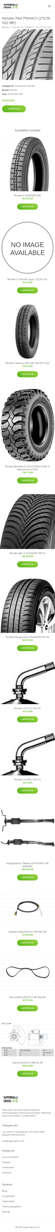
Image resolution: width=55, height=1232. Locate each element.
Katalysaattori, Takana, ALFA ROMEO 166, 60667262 (27, 865)
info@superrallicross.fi (13, 1141)
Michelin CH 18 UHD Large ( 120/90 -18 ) (27, 279)
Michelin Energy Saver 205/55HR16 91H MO (28, 637)
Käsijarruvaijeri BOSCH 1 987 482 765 (27, 931)
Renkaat (6, 1162)
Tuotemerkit (21, 86)
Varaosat (6, 1172)
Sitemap (6, 1211)
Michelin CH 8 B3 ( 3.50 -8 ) (27, 779)
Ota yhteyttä (8, 1196)
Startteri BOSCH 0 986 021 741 (27, 1062)
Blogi (4, 1191)
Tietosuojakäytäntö (11, 1206)
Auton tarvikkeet (10, 1157)
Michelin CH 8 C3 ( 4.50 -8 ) (27, 708)
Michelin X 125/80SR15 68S (27, 195)
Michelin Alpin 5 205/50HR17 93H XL (27, 553)
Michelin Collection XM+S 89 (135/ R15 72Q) (27, 363)
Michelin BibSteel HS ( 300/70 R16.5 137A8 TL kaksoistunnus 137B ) (27, 468)
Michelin (31, 86)
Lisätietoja (14, 108)
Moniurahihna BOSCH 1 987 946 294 (27, 997)
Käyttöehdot (8, 1201)
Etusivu (5, 27)
